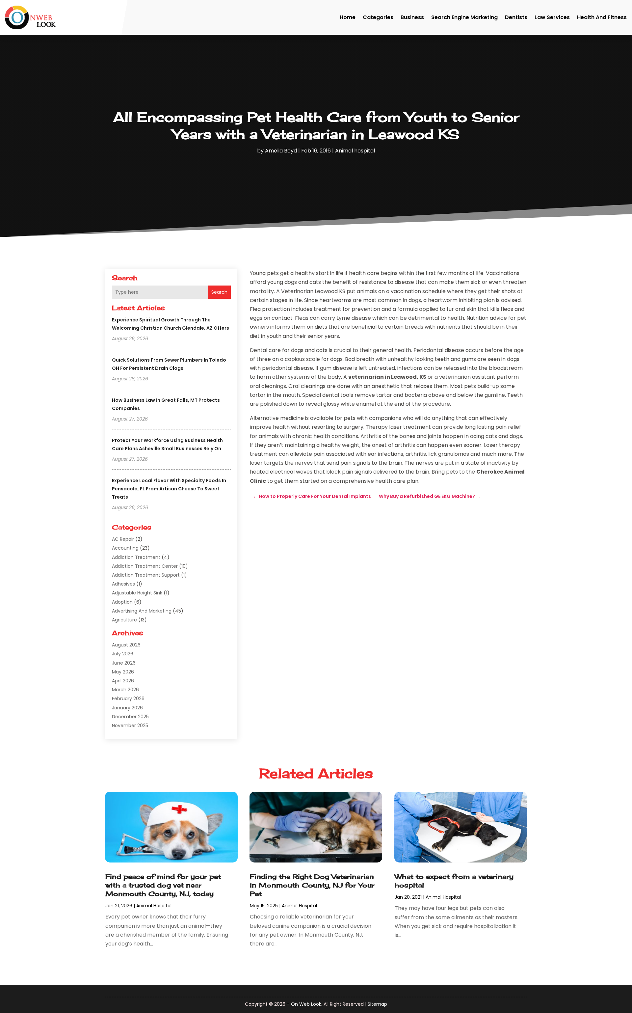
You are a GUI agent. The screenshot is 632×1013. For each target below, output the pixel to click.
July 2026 (122, 653)
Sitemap (377, 1004)
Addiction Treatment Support (146, 575)
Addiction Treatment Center (145, 566)
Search (219, 292)
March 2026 (125, 689)
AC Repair (123, 539)
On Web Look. (306, 1004)
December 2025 (130, 716)
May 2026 (123, 672)
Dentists (516, 17)
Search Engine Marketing (464, 17)
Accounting (125, 548)
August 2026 (126, 645)
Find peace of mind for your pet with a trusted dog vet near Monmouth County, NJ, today (163, 885)
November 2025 (130, 725)
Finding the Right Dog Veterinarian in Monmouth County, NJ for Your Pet (312, 885)
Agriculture (124, 619)
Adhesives (123, 584)
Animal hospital (355, 150)
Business (412, 17)
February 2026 (128, 698)
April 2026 (123, 680)
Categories (378, 17)
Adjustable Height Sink (137, 592)
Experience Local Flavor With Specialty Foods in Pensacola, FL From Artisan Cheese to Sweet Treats (169, 488)
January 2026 (127, 707)
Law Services (552, 17)
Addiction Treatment (136, 557)
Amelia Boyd (281, 150)
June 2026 (124, 663)
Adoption (122, 602)
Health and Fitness (602, 17)
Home (348, 17)
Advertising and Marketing (141, 611)
